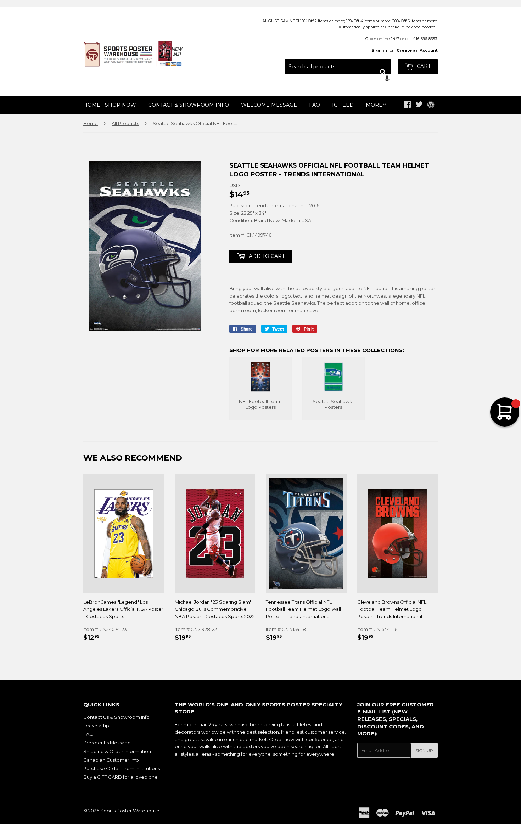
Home (90, 123)
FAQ (314, 105)
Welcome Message (269, 105)
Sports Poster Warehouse (129, 810)
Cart (423, 66)
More (374, 105)
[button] (338, 79)
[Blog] (430, 105)
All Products (125, 123)
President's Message (107, 742)
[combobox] (338, 66)
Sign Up (424, 750)
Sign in (379, 50)
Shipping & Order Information (117, 751)
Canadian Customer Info (111, 760)
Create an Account (417, 50)
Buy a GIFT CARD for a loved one (120, 777)
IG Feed (343, 105)
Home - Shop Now (109, 105)
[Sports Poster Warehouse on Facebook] (407, 105)
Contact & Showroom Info (188, 105)
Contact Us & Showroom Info (116, 717)
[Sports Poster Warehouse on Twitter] (419, 105)
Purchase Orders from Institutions (121, 768)
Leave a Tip (96, 725)
